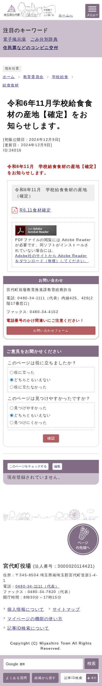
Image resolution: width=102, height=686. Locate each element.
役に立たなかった (30, 387)
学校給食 (60, 77)
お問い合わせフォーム (51, 330)
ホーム (9, 77)
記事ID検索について (28, 628)
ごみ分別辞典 (44, 39)
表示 (94, 678)
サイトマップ (66, 609)
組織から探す (45, 678)
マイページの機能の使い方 (35, 619)
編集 (57, 466)
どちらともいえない (32, 380)
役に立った (24, 372)
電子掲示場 (14, 39)
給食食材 (11, 85)
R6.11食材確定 (35, 210)
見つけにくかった (30, 423)
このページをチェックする (28, 466)
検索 (91, 663)
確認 (51, 438)
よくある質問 (16, 678)
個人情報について (25, 609)
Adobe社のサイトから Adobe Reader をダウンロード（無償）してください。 (52, 258)
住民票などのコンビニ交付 (30, 47)
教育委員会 (33, 77)
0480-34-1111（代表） (37, 586)
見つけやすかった (30, 408)
